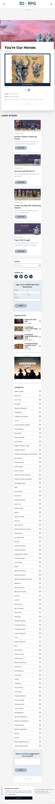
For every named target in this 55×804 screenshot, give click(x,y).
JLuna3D (16, 541)
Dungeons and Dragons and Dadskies (25, 454)
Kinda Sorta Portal (20, 546)
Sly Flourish (17, 667)
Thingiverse (18, 683)
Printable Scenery (19, 625)
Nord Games (18, 604)
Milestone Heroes (19, 575)
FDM (15, 487)
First (15, 294)
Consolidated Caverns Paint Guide (30, 328)
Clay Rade (17, 404)
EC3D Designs (13, 94)
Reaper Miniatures (20, 642)
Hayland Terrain (19, 516)
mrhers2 (17, 596)
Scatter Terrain (19, 654)
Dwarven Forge (19, 462)
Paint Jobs (17, 617)
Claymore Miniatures (20, 408)
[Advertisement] (27, 14)
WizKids (16, 737)
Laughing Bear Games (21, 554)
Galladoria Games (19, 500)
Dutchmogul (18, 458)
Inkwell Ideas (18, 533)
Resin (16, 646)
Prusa (16, 637)
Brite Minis (17, 396)
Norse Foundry (18, 608)
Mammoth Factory (20, 571)
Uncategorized (18, 712)
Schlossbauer (18, 658)
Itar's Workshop (19, 537)
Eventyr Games (19, 471)
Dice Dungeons (19, 429)
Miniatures (17, 583)
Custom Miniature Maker (22, 425)
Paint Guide (17, 612)
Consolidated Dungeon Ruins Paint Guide (31, 336)
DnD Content (18, 441)
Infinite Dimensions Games (22, 529)
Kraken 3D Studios (20, 550)
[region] (18, 793)
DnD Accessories (19, 437)
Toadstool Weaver (20, 696)
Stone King (17, 675)
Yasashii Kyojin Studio (21, 746)
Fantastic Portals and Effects (23, 479)
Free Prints (17, 496)
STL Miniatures (19, 671)
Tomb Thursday (19, 700)
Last (29, 294)
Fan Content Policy (39, 791)
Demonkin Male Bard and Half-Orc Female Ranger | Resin (25, 99)
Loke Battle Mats (19, 558)
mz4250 (16, 600)
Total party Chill (19, 704)
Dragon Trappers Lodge (21, 446)
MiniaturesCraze (19, 587)
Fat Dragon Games (20, 483)
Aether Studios (18, 391)
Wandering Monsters (20, 729)
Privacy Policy (12, 794)
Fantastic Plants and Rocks (22, 475)
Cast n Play (17, 400)
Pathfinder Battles (20, 621)
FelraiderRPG (18, 491)
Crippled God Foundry (21, 416)
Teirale (16, 679)
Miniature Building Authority (23, 579)
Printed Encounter (20, 629)
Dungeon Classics (19, 450)
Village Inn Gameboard (21, 721)
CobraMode (17, 412)
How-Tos (17, 521)
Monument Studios (20, 591)
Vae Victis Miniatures (20, 717)
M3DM (16, 566)
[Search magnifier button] (40, 266)
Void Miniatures (19, 725)
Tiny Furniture (18, 687)
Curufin (16, 421)
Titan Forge (18, 692)
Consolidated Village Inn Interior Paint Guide (31, 345)
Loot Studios (18, 562)
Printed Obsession (20, 633)
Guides (16, 512)
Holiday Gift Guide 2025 (30, 320)
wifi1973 (16, 733)
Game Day (17, 504)
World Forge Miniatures (21, 742)
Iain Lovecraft (18, 525)
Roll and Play (18, 650)
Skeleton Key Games (20, 662)
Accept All (18, 798)
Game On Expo (18, 508)
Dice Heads (17, 433)
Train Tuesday (18, 708)
